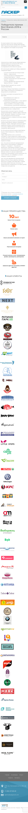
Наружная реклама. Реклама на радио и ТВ (12, 15)
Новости (10, 777)
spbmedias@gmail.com (10, 1)
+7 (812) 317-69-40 (9, 3)
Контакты (17, 777)
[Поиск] (26, 8)
